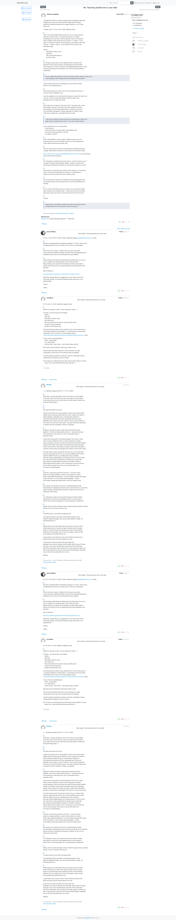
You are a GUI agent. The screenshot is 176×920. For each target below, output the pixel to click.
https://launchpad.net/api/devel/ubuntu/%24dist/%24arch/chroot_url (63, 335)
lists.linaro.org (22, 3)
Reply (45, 224)
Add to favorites (139, 28)
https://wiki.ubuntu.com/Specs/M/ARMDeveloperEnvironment (61, 154)
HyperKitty (87, 918)
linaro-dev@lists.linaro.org (140, 20)
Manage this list (140, 3)
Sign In (149, 3)
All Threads (27, 12)
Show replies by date (123, 228)
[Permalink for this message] (129, 222)
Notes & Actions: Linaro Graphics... (150, 9)
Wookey (49, 384)
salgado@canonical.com (85, 238)
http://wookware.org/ (49, 562)
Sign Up (157, 3)
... (44, 33)
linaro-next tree (44, 9)
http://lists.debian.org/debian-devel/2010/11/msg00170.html (61, 274)
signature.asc (45, 218)
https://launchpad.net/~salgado (64, 213)
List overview (27, 8)
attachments (53, 379)
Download (27, 19)
